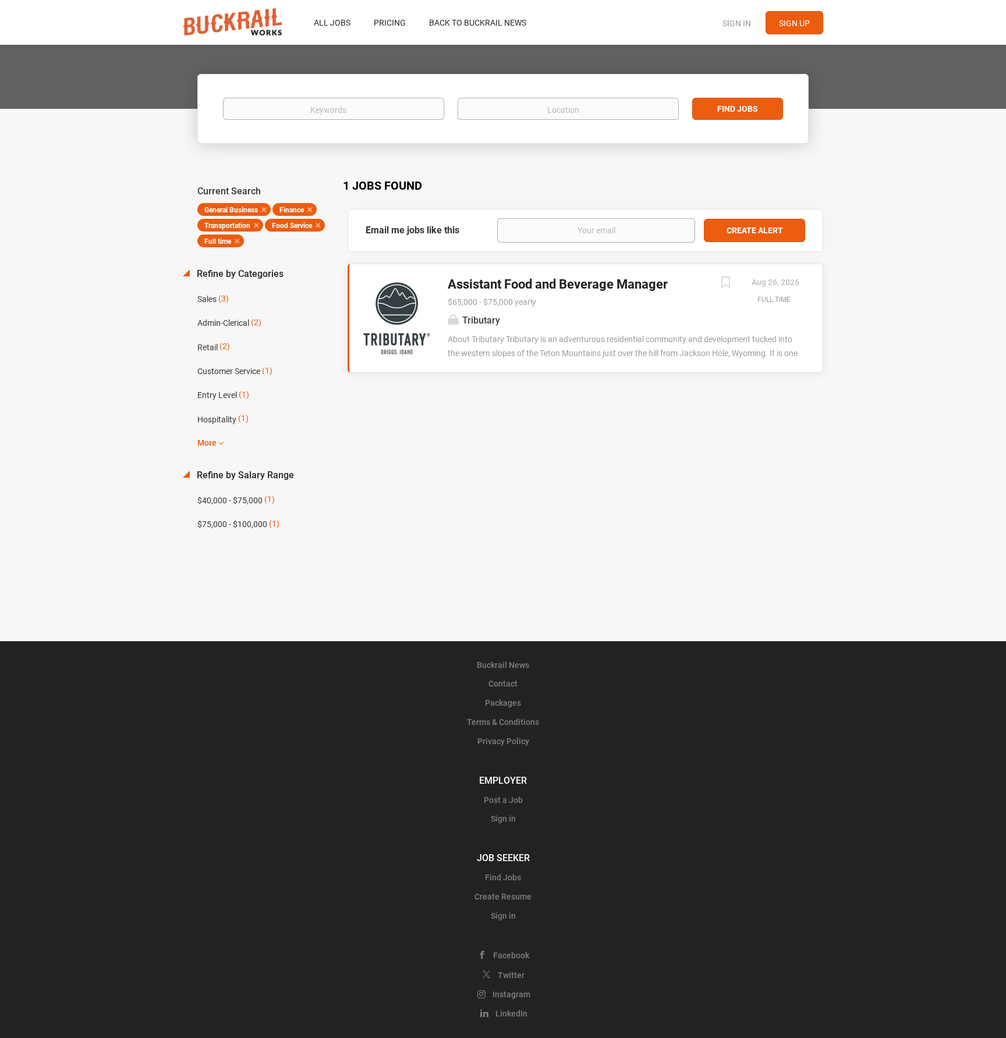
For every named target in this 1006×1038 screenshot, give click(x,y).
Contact (503, 683)
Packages (503, 703)
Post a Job (503, 800)
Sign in (736, 23)
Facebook (511, 955)
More (207, 442)
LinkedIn (511, 1013)
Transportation (227, 226)
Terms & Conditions (503, 722)
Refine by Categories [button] (239, 273)
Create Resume (503, 896)
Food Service (292, 226)
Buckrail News (503, 665)
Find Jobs (737, 108)
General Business (231, 210)
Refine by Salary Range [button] (244, 475)
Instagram (511, 994)
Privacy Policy (503, 741)
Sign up (794, 23)
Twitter (511, 975)
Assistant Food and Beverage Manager (558, 284)
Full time (217, 241)
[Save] (725, 283)
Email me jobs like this (412, 230)
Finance (291, 210)
